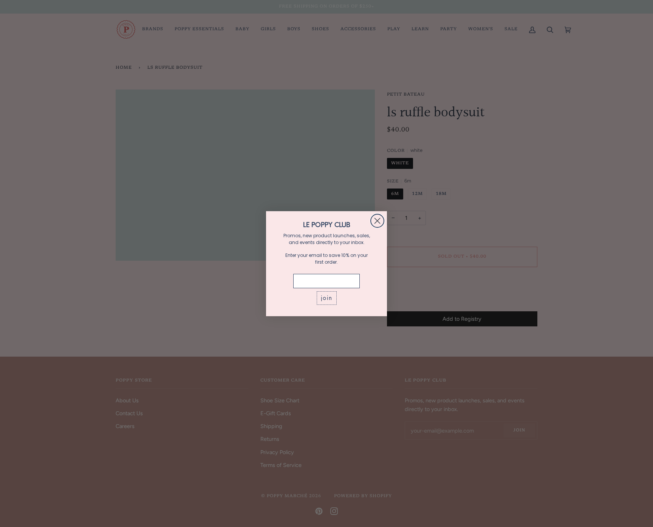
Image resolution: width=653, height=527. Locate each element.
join (327, 298)
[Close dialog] (377, 220)
